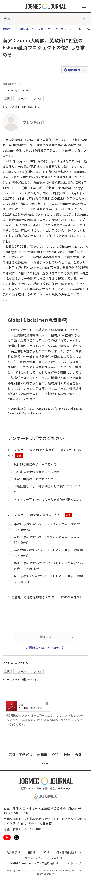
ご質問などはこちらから (43, 648)
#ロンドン (34, 106)
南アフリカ (21, 90)
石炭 (45, 763)
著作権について (38, 852)
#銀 (24, 106)
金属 (7, 19)
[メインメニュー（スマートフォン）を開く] (83, 6)
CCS (55, 754)
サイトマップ (73, 863)
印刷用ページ (77, 70)
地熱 (67, 754)
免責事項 (14, 852)
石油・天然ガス (20, 754)
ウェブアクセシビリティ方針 (43, 858)
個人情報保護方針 (68, 852)
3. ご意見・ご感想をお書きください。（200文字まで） (45, 597)
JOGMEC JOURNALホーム (18, 29)
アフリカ (8, 90)
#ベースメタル (11, 106)
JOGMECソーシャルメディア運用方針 (34, 863)
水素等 (42, 754)
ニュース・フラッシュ (61, 29)
